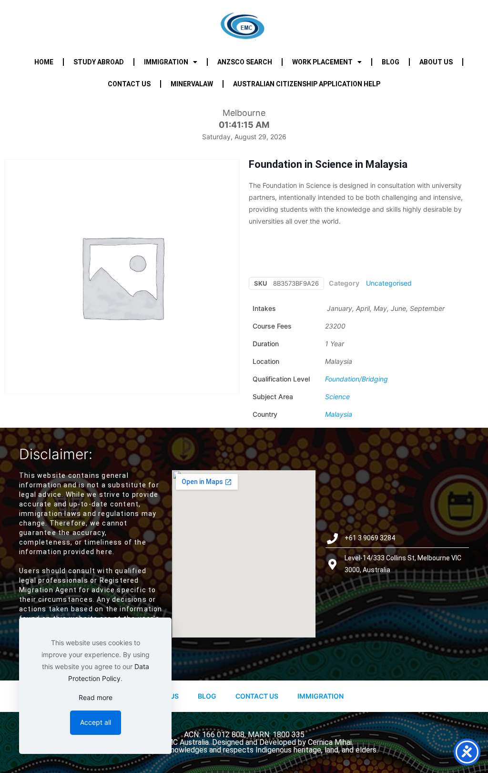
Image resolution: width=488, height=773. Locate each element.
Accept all (95, 722)
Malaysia (338, 414)
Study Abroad (98, 62)
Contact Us (256, 696)
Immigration (166, 62)
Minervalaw (192, 84)
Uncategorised (389, 283)
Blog (390, 62)
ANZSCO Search (244, 62)
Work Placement (322, 62)
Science (337, 396)
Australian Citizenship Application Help (306, 84)
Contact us (129, 84)
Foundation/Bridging (356, 379)
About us (436, 62)
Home (43, 62)
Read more (95, 697)
